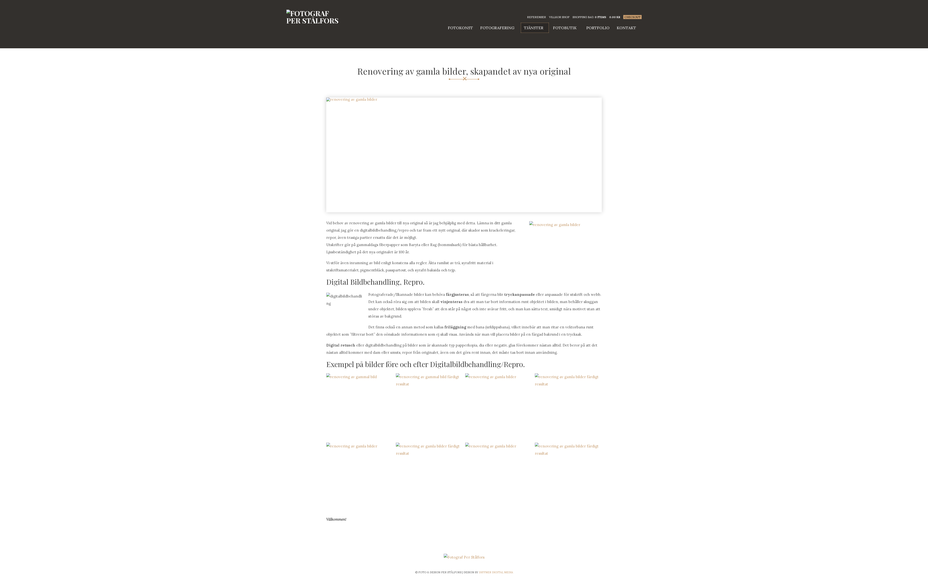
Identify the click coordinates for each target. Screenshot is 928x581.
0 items (600, 17)
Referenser (536, 17)
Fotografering (497, 27)
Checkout (632, 17)
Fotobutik (565, 27)
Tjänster (533, 27)
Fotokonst (460, 27)
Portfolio (597, 27)
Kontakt (626, 27)
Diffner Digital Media (496, 572)
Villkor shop (559, 17)
